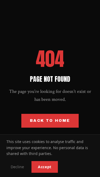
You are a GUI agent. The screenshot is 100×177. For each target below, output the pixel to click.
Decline (17, 166)
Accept (44, 166)
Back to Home (50, 121)
